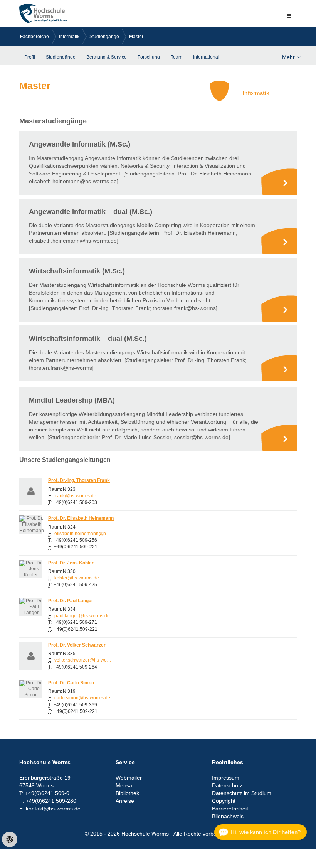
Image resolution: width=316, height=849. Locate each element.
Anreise (125, 801)
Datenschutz (227, 785)
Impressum (225, 778)
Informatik (69, 36)
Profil (29, 57)
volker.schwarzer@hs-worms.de (83, 660)
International (206, 57)
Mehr (288, 57)
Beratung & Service (106, 57)
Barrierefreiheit (230, 808)
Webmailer (129, 778)
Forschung (149, 57)
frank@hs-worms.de (75, 496)
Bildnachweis (228, 816)
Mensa (124, 785)
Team (176, 57)
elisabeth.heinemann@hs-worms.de (83, 533)
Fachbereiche (34, 36)
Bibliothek (127, 793)
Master (136, 36)
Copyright (223, 801)
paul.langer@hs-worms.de (82, 615)
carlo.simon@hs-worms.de (82, 698)
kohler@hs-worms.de (76, 578)
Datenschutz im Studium (241, 793)
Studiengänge (104, 36)
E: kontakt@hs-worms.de (50, 808)
